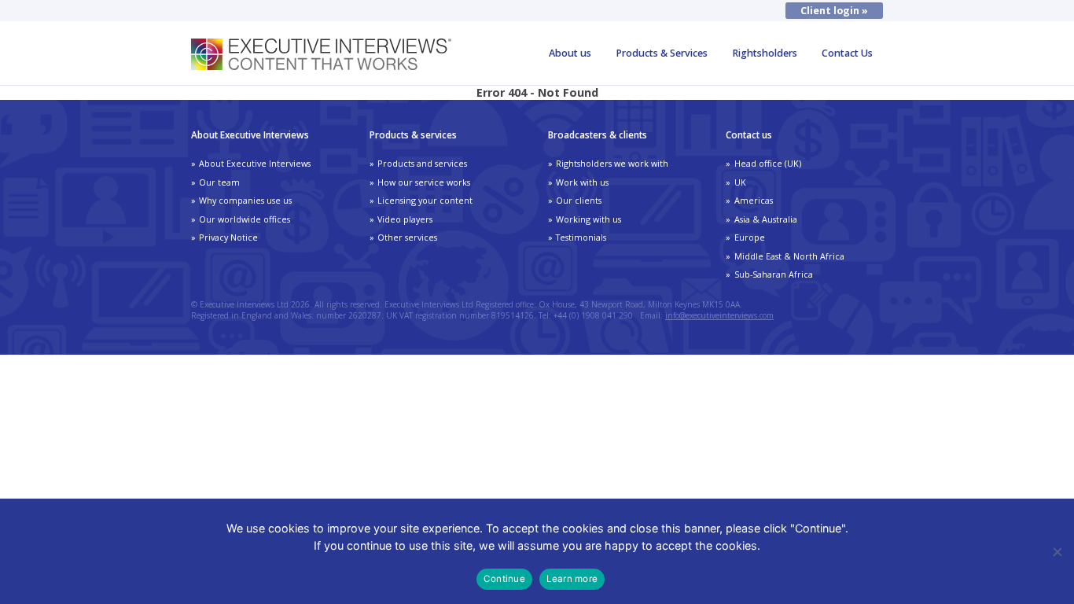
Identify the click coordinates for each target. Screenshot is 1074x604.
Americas (753, 200)
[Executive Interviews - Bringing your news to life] (321, 65)
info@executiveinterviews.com (719, 315)
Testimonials (581, 237)
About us (570, 53)
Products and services (422, 163)
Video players (404, 219)
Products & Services (662, 53)
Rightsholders (764, 53)
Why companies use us (245, 200)
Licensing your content (425, 200)
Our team (219, 182)
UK (740, 182)
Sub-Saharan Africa (773, 274)
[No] (1057, 551)
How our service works (423, 182)
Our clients (578, 200)
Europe (749, 237)
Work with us (582, 182)
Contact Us (847, 53)
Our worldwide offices (244, 219)
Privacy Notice (228, 237)
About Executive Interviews (255, 163)
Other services (407, 237)
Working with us (588, 219)
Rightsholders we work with (612, 163)
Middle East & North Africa (789, 256)
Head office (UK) (767, 163)
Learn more (572, 578)
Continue (504, 578)
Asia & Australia (765, 219)
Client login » (834, 10)
